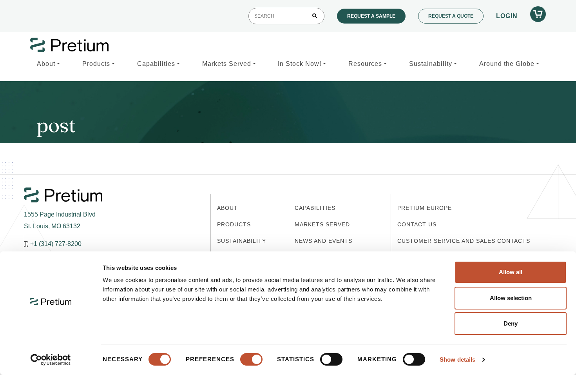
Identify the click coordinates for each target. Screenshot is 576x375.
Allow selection (511, 298)
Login (507, 16)
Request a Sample (371, 16)
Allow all (510, 272)
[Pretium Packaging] (69, 45)
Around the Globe (506, 63)
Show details (457, 359)
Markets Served (226, 63)
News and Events (323, 241)
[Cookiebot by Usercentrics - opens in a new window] (50, 360)
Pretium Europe (424, 208)
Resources (365, 63)
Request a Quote (450, 16)
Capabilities (156, 63)
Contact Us (417, 224)
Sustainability (430, 63)
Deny (511, 323)
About (46, 63)
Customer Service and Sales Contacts (463, 241)
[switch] (251, 359)
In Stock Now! (299, 63)
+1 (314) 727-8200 (56, 243)
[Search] (314, 16)
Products (96, 63)
